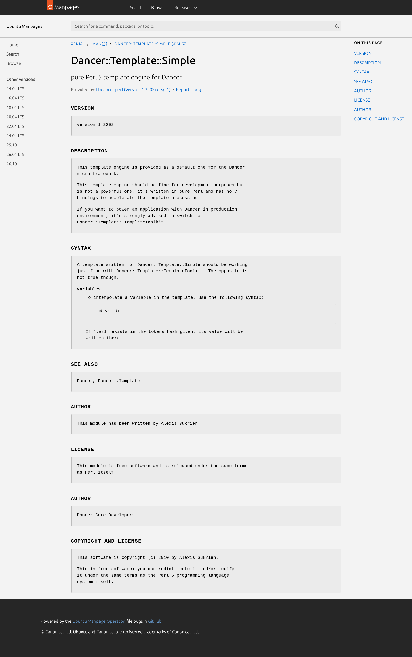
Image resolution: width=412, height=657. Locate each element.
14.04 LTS (15, 88)
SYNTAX (361, 71)
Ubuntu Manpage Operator (98, 621)
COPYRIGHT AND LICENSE (379, 118)
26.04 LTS (15, 154)
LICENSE (362, 100)
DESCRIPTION (367, 62)
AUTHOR (362, 90)
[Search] (337, 26)
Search (136, 7)
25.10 (11, 144)
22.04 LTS (15, 126)
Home (12, 44)
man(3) (100, 43)
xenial (78, 43)
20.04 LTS (15, 116)
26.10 (11, 163)
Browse (158, 7)
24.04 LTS (15, 135)
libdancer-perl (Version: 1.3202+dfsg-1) (133, 89)
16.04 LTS (15, 97)
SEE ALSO (363, 81)
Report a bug (188, 89)
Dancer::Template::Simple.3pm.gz (150, 43)
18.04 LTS (15, 107)
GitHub (155, 621)
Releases (182, 7)
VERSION (362, 53)
